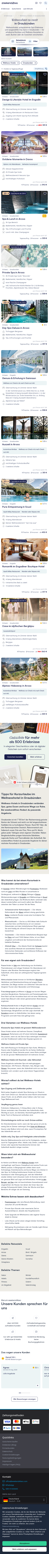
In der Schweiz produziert (26, 782)
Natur (7, 915)
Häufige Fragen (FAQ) (11, 1464)
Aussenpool (42, 1034)
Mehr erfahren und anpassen (24, 1549)
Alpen (21, 912)
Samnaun (29, 1255)
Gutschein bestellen (15, 757)
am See (11, 1182)
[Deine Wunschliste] (40, 3)
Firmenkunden (8, 1448)
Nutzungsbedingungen (11, 1458)
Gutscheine (16, 9)
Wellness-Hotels (28, 1163)
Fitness (4, 1068)
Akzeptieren (25, 1543)
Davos (37, 894)
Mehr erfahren (36, 757)
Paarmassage (10, 1202)
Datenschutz (7, 1451)
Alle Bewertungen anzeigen (24, 1399)
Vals (15, 965)
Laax (10, 891)
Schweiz (38, 946)
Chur (14, 946)
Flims (10, 937)
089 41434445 (12, 1489)
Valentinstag (31, 1285)
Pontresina (34, 889)
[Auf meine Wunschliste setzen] (45, 74)
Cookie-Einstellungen (11, 1454)
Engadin (23, 897)
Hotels (35, 1006)
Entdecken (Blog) (9, 1445)
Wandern (39, 980)
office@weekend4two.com (16, 1481)
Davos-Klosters (7, 1259)
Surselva (4, 1013)
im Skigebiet (6, 1285)
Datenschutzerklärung (10, 1526)
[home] (17, 3)
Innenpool (5, 1034)
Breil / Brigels (31, 1252)
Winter (24, 894)
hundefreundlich (32, 1278)
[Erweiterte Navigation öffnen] (47, 9)
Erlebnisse (5, 9)
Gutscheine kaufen (10, 1441)
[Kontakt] (36, 3)
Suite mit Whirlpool (37, 1126)
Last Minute (28, 9)
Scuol (45, 897)
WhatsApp (9, 1485)
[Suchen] (46, 3)
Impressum (7, 1461)
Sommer (6, 889)
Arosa (29, 991)
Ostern (28, 1282)
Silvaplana (5, 1262)
